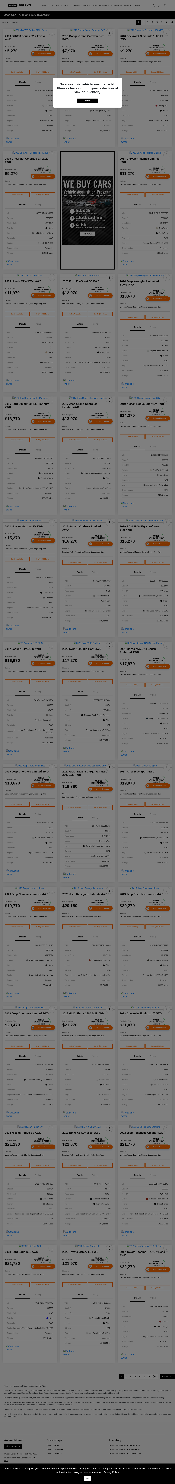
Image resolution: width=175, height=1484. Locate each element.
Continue (87, 101)
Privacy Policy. (111, 1472)
